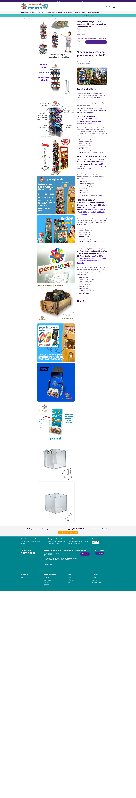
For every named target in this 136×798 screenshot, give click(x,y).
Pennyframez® (47, 585)
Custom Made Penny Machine (54, 12)
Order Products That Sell (27, 12)
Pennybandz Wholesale (82, 31)
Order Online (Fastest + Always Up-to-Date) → (44, 15)
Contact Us (94, 579)
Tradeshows (94, 580)
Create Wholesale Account (68, 532)
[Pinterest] (31, 553)
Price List (99, 47)
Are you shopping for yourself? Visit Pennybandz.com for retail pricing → (68, 1)
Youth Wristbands (48, 579)
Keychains (46, 584)
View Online (99, 553)
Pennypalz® (47, 577)
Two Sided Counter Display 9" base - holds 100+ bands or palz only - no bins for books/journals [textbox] (92, 38)
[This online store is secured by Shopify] (95, 543)
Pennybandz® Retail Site (97, 582)
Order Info (70, 577)
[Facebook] (24, 553)
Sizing (92, 47)
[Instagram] (29, 553)
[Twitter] (22, 553)
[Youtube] (26, 553)
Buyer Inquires (68, 12)
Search (69, 582)
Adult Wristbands (48, 580)
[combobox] (92, 37)
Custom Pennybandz (79, 12)
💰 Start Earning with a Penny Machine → (91, 15)
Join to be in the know (85, 554)
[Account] (106, 6)
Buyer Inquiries (71, 579)
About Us (40, 12)
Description (86, 47)
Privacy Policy (71, 580)
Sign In (22, 577)
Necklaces (46, 582)
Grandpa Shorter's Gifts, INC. (84, 63)
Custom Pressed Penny (93, 12)
